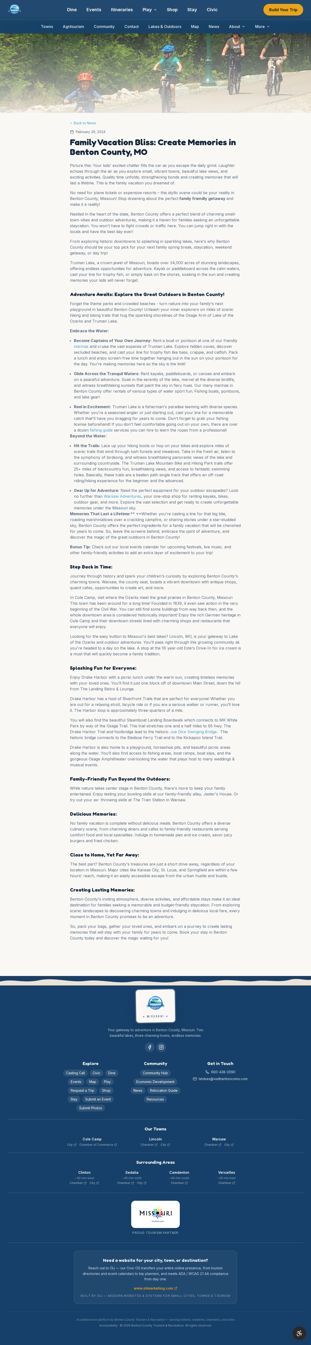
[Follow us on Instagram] (161, 1047)
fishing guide (101, 430)
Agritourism (73, 26)
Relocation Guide (164, 1090)
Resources (155, 1099)
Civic (212, 9)
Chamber (147, 1144)
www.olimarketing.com (153, 1288)
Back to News (85, 123)
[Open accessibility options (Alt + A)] (299, 1333)
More (260, 26)
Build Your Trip (283, 9)
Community (104, 26)
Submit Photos (90, 1108)
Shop (172, 9)
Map (195, 26)
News (214, 26)
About (234, 26)
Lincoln (155, 1139)
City (70, 1144)
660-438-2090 (223, 1072)
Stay (192, 9)
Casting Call (75, 1073)
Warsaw (219, 1139)
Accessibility (108, 1325)
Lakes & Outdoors (164, 26)
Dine (72, 9)
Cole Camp (92, 1139)
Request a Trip (82, 1090)
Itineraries (122, 9)
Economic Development (155, 1082)
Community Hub (155, 1073)
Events (93, 9)
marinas (81, 346)
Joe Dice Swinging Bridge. (194, 731)
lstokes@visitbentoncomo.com (223, 1079)
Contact (131, 26)
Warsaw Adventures (122, 496)
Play (147, 9)
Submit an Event (98, 1099)
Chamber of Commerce (96, 1144)
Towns (47, 26)
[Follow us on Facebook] (150, 1047)
